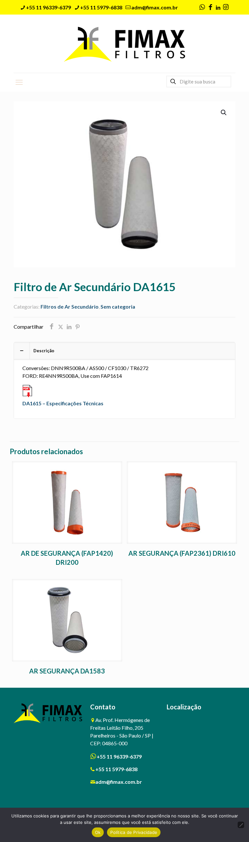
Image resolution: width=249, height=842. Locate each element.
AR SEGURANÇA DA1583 (67, 671)
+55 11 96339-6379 (48, 7)
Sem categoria (118, 306)
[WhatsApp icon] (202, 7)
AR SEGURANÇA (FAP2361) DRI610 (181, 553)
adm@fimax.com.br (154, 7)
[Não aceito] (241, 825)
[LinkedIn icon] (218, 7)
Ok (98, 832)
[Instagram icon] (225, 7)
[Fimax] (124, 44)
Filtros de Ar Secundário (70, 306)
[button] (224, 112)
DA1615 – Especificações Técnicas (62, 403)
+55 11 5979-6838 (101, 7)
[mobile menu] (19, 82)
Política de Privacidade (133, 832)
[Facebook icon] (210, 7)
